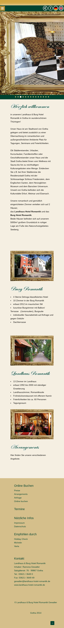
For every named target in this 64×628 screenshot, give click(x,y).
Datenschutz (20, 526)
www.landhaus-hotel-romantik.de (29, 585)
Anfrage (18, 497)
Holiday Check (21, 539)
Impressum (19, 523)
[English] (61, 8)
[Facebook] (50, 8)
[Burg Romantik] (32, 266)
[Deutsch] (55, 8)
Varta (16, 546)
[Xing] (45, 8)
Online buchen (21, 501)
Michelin (18, 542)
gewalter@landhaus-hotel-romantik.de (32, 581)
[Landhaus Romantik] (32, 351)
